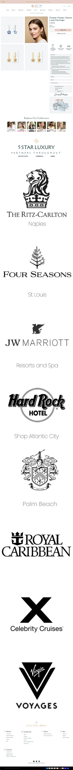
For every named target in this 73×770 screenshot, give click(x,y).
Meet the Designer (9, 735)
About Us (58, 10)
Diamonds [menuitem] (29, 10)
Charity (7, 739)
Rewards (64, 733)
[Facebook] (1, 2)
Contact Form (9, 751)
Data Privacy (26, 743)
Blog (7, 741)
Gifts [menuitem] (35, 10)
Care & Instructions (54, 82)
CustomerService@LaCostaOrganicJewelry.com (36, 762)
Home (31, 13)
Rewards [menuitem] (50, 10)
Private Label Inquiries (48, 735)
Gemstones (8, 733)
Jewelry (13, 10)
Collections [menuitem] (21, 10)
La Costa (10, 768)
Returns (52, 79)
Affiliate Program (66, 737)
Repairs (25, 739)
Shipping (52, 76)
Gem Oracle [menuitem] (42, 10)
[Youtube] (4, 2)
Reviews (64, 735)
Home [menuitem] (8, 10)
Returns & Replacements (28, 741)
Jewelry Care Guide (27, 738)
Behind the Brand (9, 737)
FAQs (25, 734)
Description (53, 54)
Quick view (59, 91)
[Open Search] (62, 6)
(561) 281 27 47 (9, 753)
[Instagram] (2, 2)
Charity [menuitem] (64, 10)
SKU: (50, 26)
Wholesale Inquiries (47, 733)
